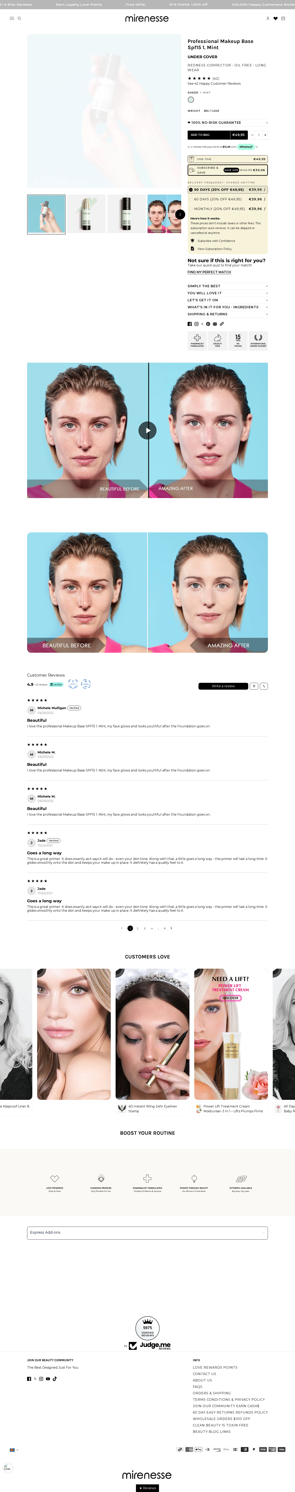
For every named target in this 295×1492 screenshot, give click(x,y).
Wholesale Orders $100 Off (221, 1419)
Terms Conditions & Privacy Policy (229, 1400)
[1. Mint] (190, 99)
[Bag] (283, 18)
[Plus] (265, 135)
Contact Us (204, 1374)
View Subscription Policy (215, 249)
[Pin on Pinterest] (208, 324)
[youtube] (48, 1379)
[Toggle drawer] (12, 18)
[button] (222, 324)
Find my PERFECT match (209, 272)
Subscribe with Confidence (216, 241)
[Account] (268, 18)
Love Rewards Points (215, 1367)
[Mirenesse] (147, 18)
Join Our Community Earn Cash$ (226, 1406)
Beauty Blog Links (212, 1432)
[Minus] (252, 135)
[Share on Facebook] (189, 324)
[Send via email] (215, 324)
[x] (35, 1378)
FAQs (197, 1387)
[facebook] (29, 1379)
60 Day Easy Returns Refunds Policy (230, 1412)
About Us (202, 1380)
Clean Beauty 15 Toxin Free (221, 1425)
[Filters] (254, 686)
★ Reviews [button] (147, 1488)
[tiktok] (55, 1379)
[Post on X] (202, 324)
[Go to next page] (172, 928)
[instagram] (41, 1379)
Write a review (223, 686)
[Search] (19, 18)
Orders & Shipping (212, 1393)
